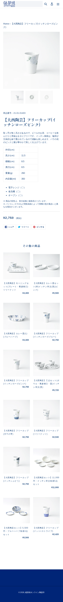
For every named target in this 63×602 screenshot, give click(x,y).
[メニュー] (58, 4)
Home (6, 23)
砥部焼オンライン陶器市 (35, 592)
